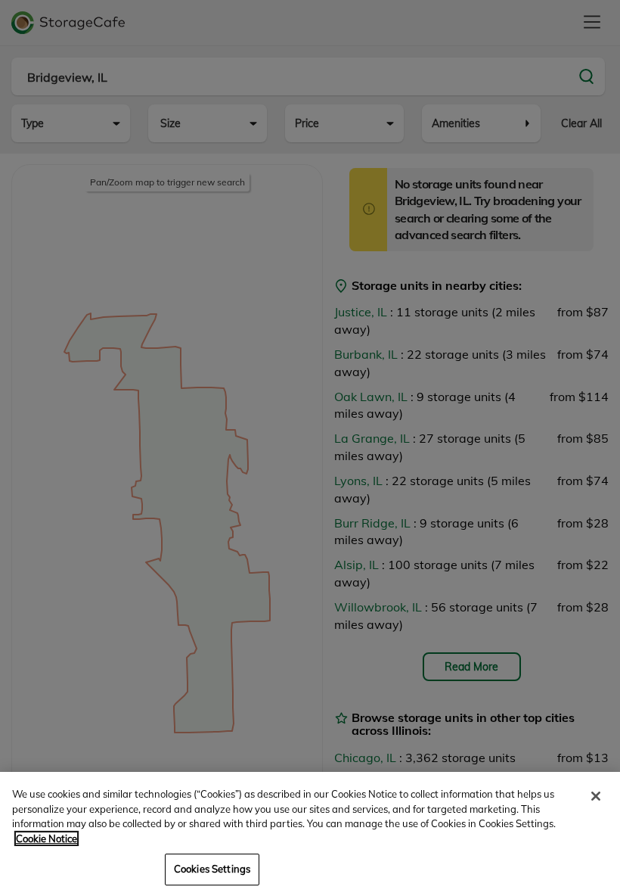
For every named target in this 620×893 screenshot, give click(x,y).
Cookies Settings (212, 869)
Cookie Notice (46, 838)
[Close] (595, 796)
